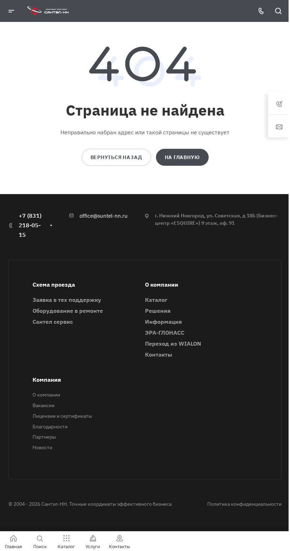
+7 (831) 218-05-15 (30, 225)
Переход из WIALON (173, 343)
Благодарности (50, 426)
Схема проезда (54, 284)
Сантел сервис (53, 321)
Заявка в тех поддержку (67, 299)
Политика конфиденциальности (244, 504)
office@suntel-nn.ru (104, 215)
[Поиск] (278, 11)
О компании (161, 284)
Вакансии (43, 405)
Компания (47, 379)
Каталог (156, 299)
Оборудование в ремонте (68, 310)
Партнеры (44, 437)
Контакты (158, 354)
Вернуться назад (116, 157)
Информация (163, 321)
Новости (42, 447)
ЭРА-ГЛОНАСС (164, 332)
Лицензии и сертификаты (62, 416)
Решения (157, 310)
